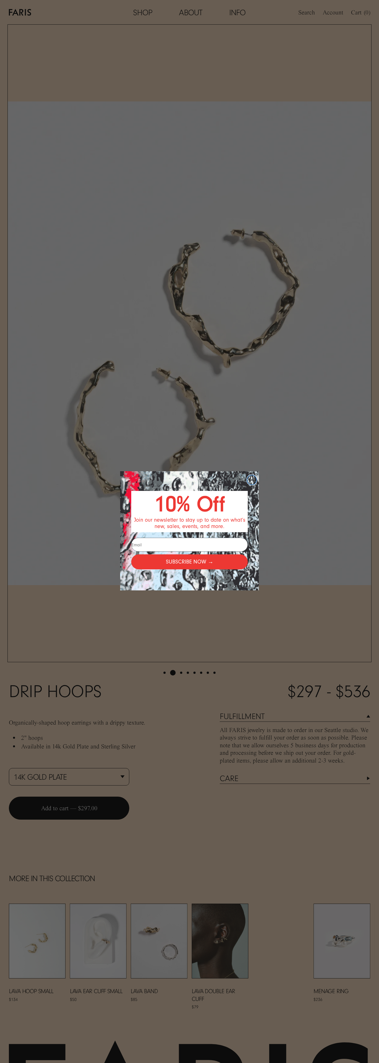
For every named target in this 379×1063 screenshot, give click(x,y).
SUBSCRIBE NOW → (189, 562)
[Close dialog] (252, 480)
